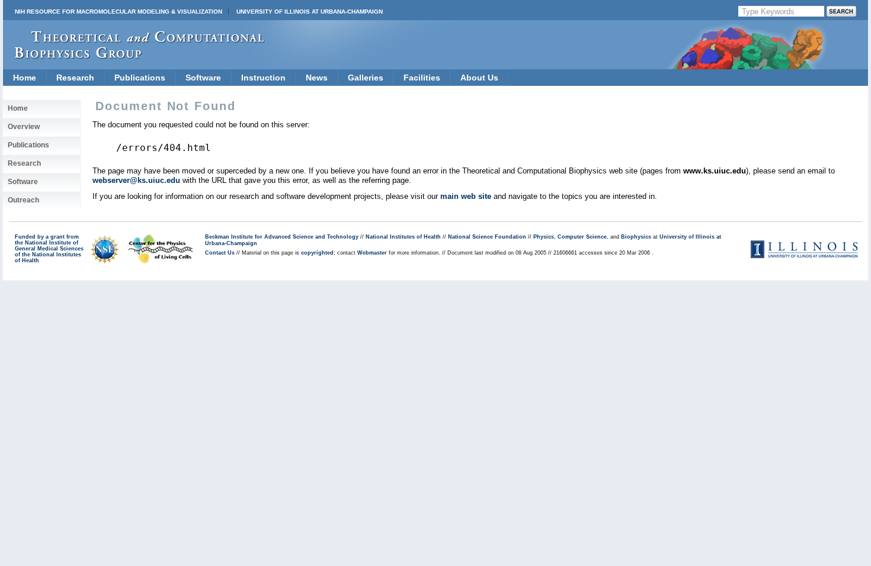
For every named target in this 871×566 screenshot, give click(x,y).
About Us (479, 77)
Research (75, 77)
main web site (465, 196)
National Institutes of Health (403, 237)
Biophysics (636, 237)
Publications (139, 77)
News (317, 77)
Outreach (23, 200)
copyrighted (317, 253)
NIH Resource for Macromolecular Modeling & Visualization (118, 11)
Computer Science (582, 237)
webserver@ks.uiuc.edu (136, 180)
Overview (24, 127)
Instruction (263, 77)
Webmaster (372, 253)
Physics (543, 237)
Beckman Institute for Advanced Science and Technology (281, 237)
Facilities (422, 77)
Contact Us (220, 253)
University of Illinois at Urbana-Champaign (309, 11)
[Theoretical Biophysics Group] (134, 56)
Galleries (365, 77)
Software (203, 77)
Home (24, 77)
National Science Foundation (487, 237)
